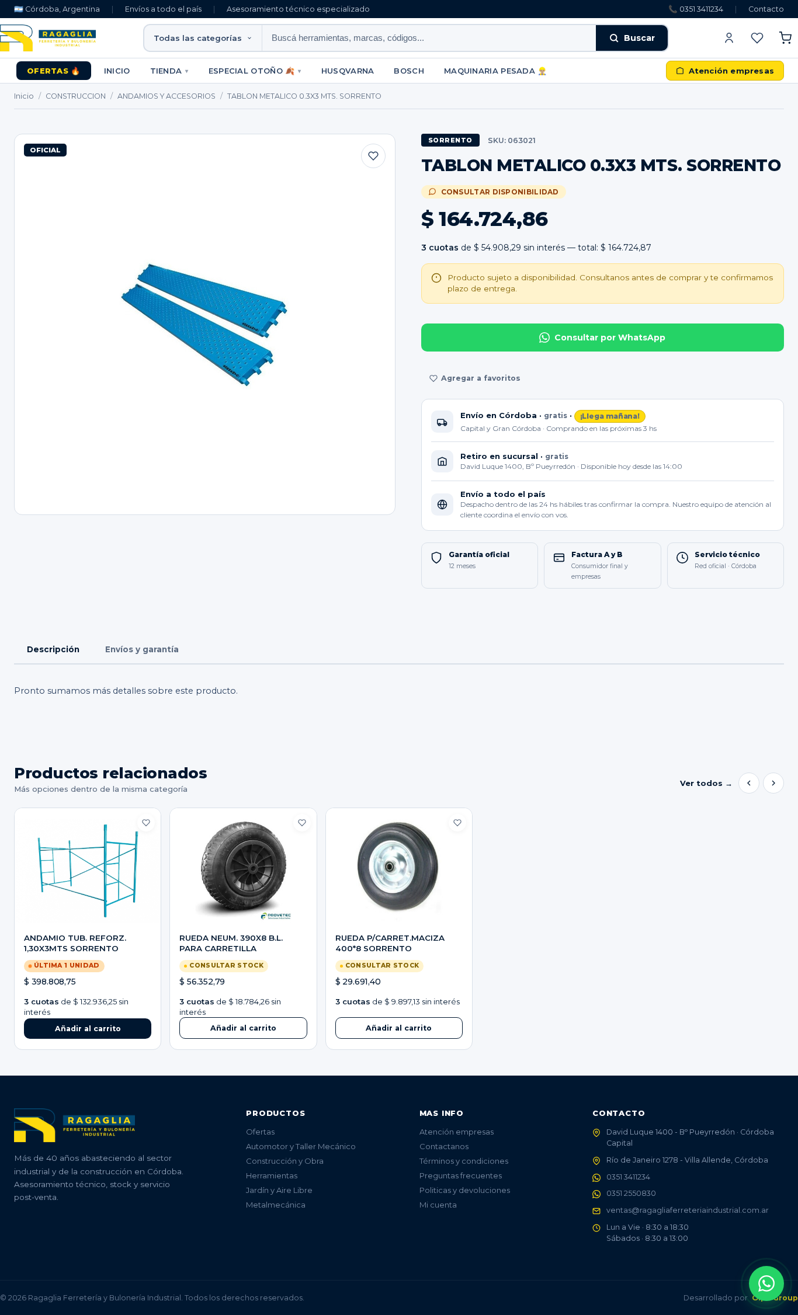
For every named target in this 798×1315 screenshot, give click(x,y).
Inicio (117, 70)
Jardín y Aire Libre (279, 1190)
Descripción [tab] (53, 649)
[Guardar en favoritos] (373, 156)
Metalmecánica (276, 1204)
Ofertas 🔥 (54, 70)
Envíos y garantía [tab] (142, 649)
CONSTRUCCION (76, 96)
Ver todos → (706, 783)
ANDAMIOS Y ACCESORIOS (166, 96)
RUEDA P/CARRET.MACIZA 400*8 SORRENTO (390, 943)
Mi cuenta (438, 1204)
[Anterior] (748, 783)
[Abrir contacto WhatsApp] (766, 1283)
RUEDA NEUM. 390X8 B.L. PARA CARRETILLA (231, 943)
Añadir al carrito (243, 1028)
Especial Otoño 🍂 (255, 70)
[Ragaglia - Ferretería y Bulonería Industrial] (48, 38)
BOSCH (409, 70)
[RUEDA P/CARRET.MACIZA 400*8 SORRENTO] (399, 870)
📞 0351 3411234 (695, 9)
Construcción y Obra (285, 1161)
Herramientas (271, 1175)
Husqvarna (347, 70)
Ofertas (260, 1131)
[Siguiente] (773, 783)
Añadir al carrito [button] (88, 1028)
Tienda (169, 70)
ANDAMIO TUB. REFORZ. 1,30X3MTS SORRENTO (75, 943)
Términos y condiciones (463, 1161)
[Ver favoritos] (757, 38)
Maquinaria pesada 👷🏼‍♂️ (495, 70)
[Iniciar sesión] (729, 38)
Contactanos (444, 1146)
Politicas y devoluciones (464, 1190)
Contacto (766, 9)
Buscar (639, 38)
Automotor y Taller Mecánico (301, 1146)
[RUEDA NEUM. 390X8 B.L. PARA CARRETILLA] (243, 870)
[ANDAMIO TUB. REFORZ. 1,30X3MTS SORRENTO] (88, 870)
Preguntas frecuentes (460, 1175)
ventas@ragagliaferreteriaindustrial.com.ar (687, 1210)
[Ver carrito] (785, 38)
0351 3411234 (628, 1177)
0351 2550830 (631, 1193)
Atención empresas (456, 1131)
